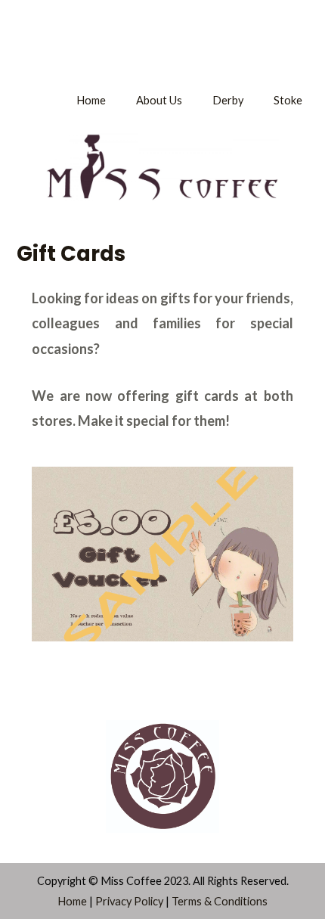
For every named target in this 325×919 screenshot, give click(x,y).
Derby (227, 100)
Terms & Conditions (220, 901)
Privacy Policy (129, 901)
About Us (159, 100)
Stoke (288, 100)
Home (91, 100)
